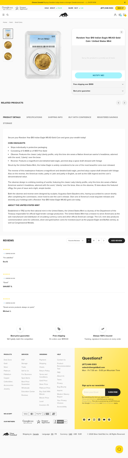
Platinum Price (44, 388)
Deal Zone (8, 360)
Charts (41, 367)
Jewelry (7, 389)
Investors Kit (44, 405)
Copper (7, 378)
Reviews (25, 395)
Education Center (28, 391)
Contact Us (61, 360)
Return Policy (44, 371)
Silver (75, 8)
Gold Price (43, 381)
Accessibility (62, 407)
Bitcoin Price (44, 398)
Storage (25, 363)
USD (75, 434)
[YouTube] (104, 420)
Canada (36, 434)
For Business (27, 374)
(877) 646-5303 (107, 8)
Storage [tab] (7, 123)
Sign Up (121, 8)
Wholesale (26, 388)
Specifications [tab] (34, 117)
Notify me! (98, 75)
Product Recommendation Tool (64, 366)
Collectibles (8, 382)
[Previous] (18, 55)
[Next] (67, 55)
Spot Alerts (26, 378)
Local (41, 401)
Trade (24, 367)
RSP (23, 360)
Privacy (60, 383)
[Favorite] (122, 32)
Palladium (7, 374)
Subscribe (113, 392)
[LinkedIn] (99, 420)
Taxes (59, 380)
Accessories (8, 385)
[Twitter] (89, 420)
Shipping (42, 363)
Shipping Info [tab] (55, 117)
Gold (53, 8)
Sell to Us (25, 371)
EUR (80, 434)
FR (56, 434)
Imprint (59, 390)
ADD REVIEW (116, 241)
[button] (98, 84)
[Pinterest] (109, 420)
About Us (60, 376)
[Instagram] (94, 420)
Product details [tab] (11, 117)
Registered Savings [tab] (107, 117)
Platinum (7, 371)
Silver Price (43, 384)
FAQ (58, 372)
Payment (42, 360)
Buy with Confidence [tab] (79, 117)
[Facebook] (84, 420)
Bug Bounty (61, 387)
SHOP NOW (92, 2)
